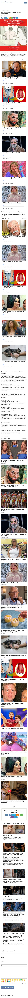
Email (2, 957)
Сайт (2, 961)
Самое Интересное (6, 2)
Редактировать (8, 835)
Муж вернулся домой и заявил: (12, 879)
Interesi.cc (9, 15)
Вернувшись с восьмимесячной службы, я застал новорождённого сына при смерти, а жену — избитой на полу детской (14, 915)
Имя (2, 953)
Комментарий (4, 965)
